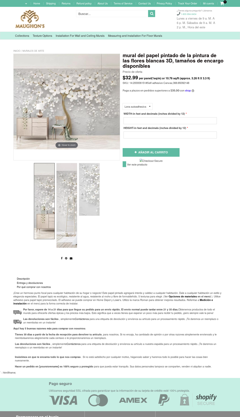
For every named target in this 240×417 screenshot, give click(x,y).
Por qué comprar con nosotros (34, 287)
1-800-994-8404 (188, 13)
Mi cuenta (208, 3)
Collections (22, 36)
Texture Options (42, 36)
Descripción (23, 278)
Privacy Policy (164, 3)
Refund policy (84, 3)
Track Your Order (187, 3)
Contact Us (144, 3)
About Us (103, 3)
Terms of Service (123, 3)
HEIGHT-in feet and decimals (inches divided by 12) (155, 128)
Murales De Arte (33, 50)
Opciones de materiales (183, 296)
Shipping (51, 3)
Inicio (16, 50)
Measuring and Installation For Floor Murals (135, 36)
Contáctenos (74, 344)
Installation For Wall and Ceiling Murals (80, 36)
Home (36, 3)
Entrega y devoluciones (30, 283)
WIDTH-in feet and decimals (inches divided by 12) (154, 114)
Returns (66, 3)
